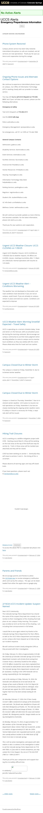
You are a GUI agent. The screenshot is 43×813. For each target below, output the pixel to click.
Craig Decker (8, 558)
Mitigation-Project (7, 545)
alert (35, 230)
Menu (22, 26)
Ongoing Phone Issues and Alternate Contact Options (20, 78)
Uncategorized (22, 61)
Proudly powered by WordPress (12, 809)
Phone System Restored (14, 43)
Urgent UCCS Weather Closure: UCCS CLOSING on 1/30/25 (20, 246)
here (4, 550)
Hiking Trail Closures (12, 433)
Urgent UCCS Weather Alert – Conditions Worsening (16, 285)
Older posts (8, 794)
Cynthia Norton (9, 309)
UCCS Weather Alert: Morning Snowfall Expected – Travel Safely (21, 323)
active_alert (6, 380)
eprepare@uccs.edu (11, 474)
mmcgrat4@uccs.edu (10, 271)
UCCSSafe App (10, 578)
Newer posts (35, 794)
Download (17, 545)
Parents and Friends (12, 570)
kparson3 (10, 64)
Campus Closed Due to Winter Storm (20, 364)
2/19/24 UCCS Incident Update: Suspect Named (21, 605)
